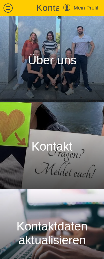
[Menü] (8, 8)
